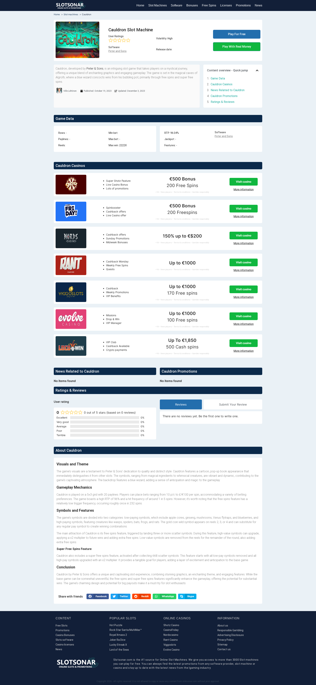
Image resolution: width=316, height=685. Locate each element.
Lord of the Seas (119, 649)
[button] (257, 70)
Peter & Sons (94, 68)
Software (176, 5)
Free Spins (209, 5)
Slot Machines (157, 5)
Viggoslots (169, 644)
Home (140, 5)
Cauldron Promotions (224, 96)
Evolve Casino (171, 649)
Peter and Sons (117, 51)
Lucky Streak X (118, 644)
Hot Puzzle (116, 625)
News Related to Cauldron (227, 90)
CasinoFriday (170, 629)
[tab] (181, 404)
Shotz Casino (171, 625)
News (258, 5)
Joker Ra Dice (117, 639)
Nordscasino (170, 634)
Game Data (218, 78)
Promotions (243, 5)
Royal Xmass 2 (118, 634)
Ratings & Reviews (222, 102)
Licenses (226, 5)
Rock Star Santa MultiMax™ (126, 629)
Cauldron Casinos (221, 84)
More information (244, 189)
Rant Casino (170, 639)
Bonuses (192, 5)
